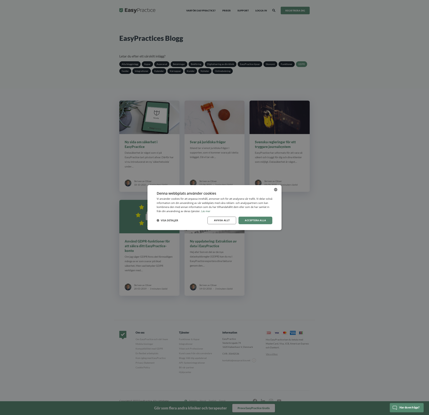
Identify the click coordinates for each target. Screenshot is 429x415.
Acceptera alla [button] (255, 220)
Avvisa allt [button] (222, 220)
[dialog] (214, 207)
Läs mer (205, 211)
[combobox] (275, 189)
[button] (167, 220)
